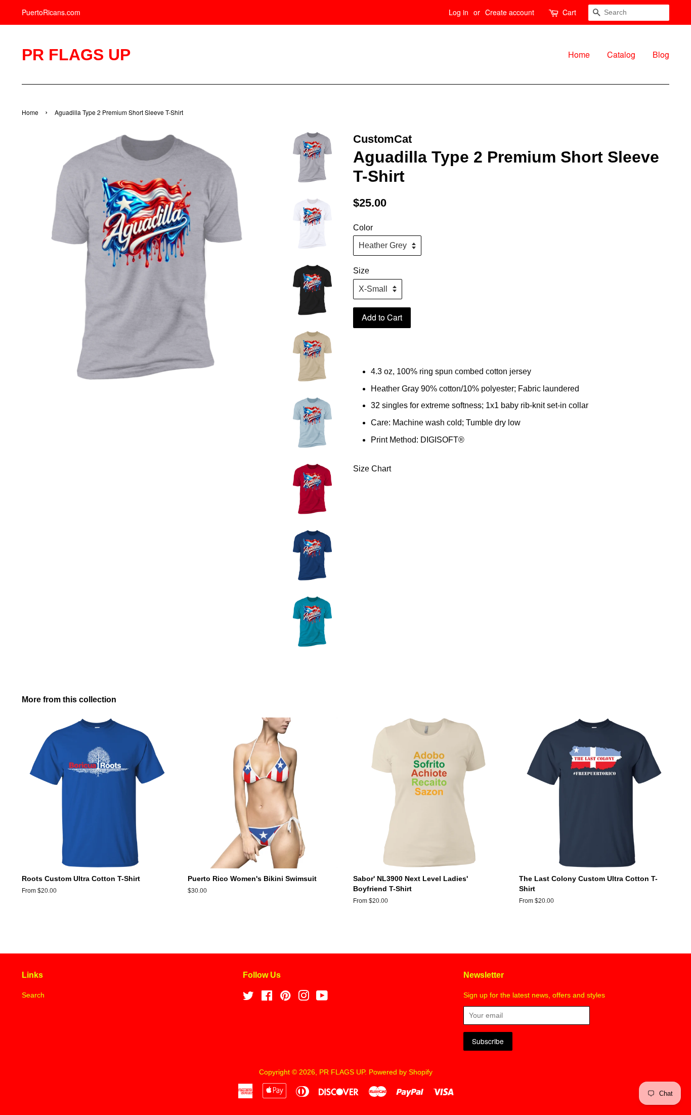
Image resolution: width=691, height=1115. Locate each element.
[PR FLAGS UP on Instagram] (303, 998)
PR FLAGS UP (76, 55)
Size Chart (372, 468)
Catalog (621, 54)
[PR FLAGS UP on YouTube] (322, 998)
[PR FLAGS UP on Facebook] (267, 998)
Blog (661, 54)
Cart (569, 12)
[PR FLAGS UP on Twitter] (248, 998)
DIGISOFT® (442, 439)
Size (361, 270)
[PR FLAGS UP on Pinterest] (285, 998)
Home (579, 54)
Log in (458, 12)
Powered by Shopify (401, 1072)
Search (33, 995)
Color (363, 227)
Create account (509, 12)
